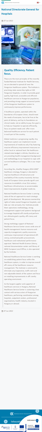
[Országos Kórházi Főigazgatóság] (10, 2)
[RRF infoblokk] (6, 421)
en (39, 3)
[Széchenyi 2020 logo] (37, 411)
